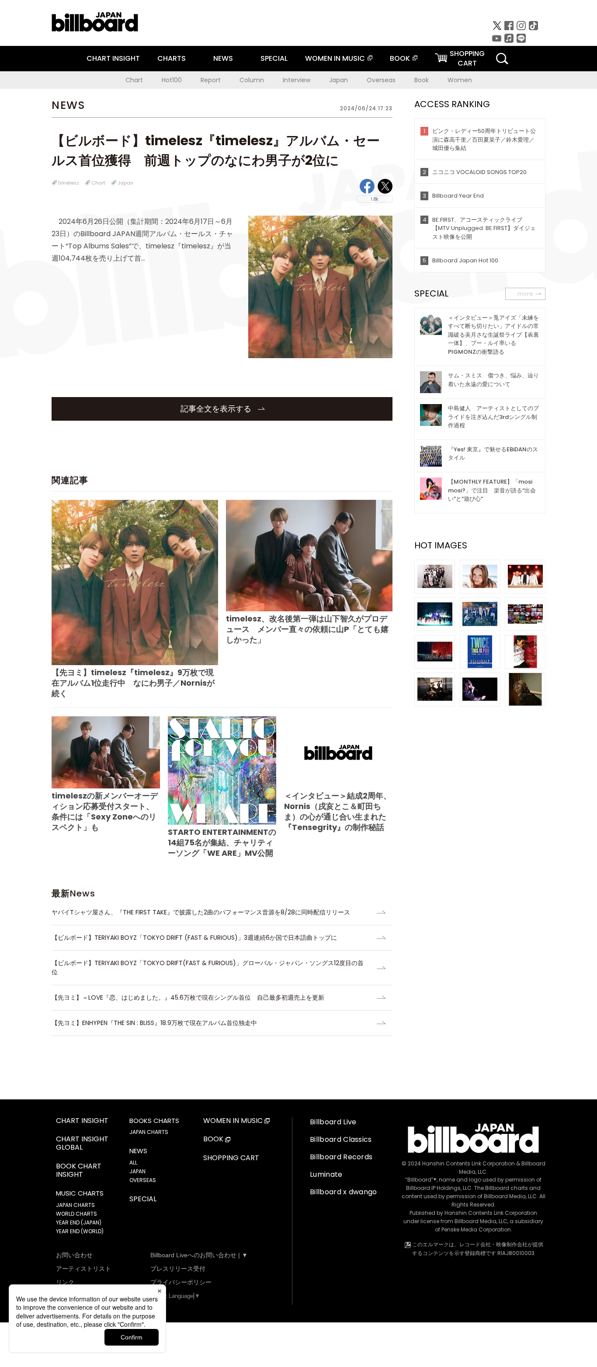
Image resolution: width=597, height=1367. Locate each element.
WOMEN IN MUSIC (335, 58)
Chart (134, 80)
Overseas (381, 80)
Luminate (326, 1174)
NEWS (223, 58)
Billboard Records (341, 1157)
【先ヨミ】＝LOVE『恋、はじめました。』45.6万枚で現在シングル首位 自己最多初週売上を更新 (188, 997)
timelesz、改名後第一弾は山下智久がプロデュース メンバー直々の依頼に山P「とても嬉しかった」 (307, 629)
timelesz (68, 182)
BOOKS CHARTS (154, 1121)
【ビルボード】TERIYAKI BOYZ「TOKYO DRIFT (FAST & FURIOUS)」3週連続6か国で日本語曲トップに (194, 937)
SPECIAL (274, 58)
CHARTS (171, 58)
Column (251, 80)
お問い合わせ (74, 1255)
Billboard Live (333, 1122)
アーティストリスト (83, 1268)
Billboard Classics (341, 1139)
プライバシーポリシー (181, 1282)
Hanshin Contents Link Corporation (468, 1163)
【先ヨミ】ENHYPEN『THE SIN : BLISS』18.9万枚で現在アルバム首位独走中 (154, 1022)
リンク (65, 1282)
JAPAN (137, 1171)
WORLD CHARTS (76, 1213)
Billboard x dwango (343, 1192)
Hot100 (172, 80)
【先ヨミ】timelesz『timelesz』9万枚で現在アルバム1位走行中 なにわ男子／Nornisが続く (133, 683)
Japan (338, 80)
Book (421, 80)
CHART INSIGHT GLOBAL (82, 1143)
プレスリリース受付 (177, 1268)
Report (211, 80)
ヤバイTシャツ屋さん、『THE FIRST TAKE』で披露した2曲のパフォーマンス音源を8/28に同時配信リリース (201, 912)
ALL (133, 1162)
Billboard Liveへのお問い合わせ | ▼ (199, 1255)
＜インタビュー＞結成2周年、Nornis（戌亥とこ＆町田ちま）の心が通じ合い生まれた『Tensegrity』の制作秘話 (337, 811)
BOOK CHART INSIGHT (78, 1170)
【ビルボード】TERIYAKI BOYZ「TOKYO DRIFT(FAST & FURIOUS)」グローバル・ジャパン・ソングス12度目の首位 (208, 967)
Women (460, 80)
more (525, 293)
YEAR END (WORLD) (80, 1231)
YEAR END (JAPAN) (78, 1222)
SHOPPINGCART (467, 58)
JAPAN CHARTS (75, 1205)
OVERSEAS (142, 1180)
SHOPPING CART (231, 1158)
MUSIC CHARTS (80, 1193)
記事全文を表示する (216, 408)
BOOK (400, 58)
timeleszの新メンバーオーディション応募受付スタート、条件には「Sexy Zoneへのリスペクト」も (105, 811)
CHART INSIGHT (113, 58)
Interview (296, 80)
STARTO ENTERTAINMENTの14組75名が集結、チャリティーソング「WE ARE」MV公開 (222, 842)
